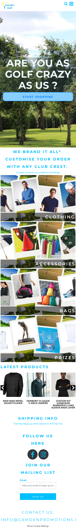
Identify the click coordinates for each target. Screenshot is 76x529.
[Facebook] (32, 454)
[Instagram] (43, 454)
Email (23, 480)
